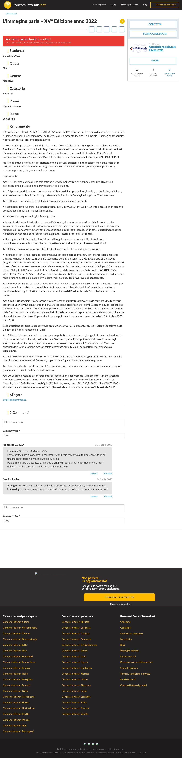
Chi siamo (125, 622)
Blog (145, 5)
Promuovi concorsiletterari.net (136, 662)
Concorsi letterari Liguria (75, 662)
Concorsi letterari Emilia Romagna (79, 645)
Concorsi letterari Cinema (16, 633)
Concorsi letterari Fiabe (15, 674)
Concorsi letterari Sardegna (76, 697)
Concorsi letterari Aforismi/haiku (20, 628)
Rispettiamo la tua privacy (120, 604)
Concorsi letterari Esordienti (18, 656)
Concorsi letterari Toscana (75, 708)
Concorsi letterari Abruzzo (75, 622)
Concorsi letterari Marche (75, 674)
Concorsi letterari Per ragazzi (18, 731)
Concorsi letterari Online (75, 679)
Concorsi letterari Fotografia (18, 679)
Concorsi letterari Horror (16, 702)
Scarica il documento (14, 400)
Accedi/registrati (98, 5)
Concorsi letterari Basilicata (76, 628)
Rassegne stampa (129, 651)
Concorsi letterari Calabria (75, 633)
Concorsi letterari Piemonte (76, 685)
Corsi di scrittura (129, 668)
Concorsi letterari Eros (15, 651)
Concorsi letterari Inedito (16, 714)
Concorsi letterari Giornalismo (19, 697)
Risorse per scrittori (129, 5)
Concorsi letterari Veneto (75, 714)
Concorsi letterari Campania (76, 639)
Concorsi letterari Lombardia (77, 668)
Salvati (113, 5)
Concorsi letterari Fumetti (16, 685)
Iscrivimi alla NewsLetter (119, 597)
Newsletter (126, 639)
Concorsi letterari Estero (75, 651)
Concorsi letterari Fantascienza (19, 662)
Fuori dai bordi (128, 679)
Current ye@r (11, 431)
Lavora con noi (128, 656)
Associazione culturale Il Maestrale (162, 48)
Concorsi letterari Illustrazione (19, 708)
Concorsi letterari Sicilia (74, 702)
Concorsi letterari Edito (15, 645)
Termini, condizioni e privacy (135, 674)
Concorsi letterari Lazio (74, 656)
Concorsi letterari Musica (16, 720)
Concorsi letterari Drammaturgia (20, 639)
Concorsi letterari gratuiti (133, 685)
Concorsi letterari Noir (15, 726)
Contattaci (125, 628)
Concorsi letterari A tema (16, 622)
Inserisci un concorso (165, 5)
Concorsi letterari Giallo (15, 691)
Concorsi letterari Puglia (74, 691)
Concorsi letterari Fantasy (16, 668)
